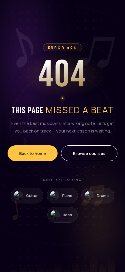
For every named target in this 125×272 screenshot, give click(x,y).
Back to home (32, 153)
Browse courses (89, 153)
